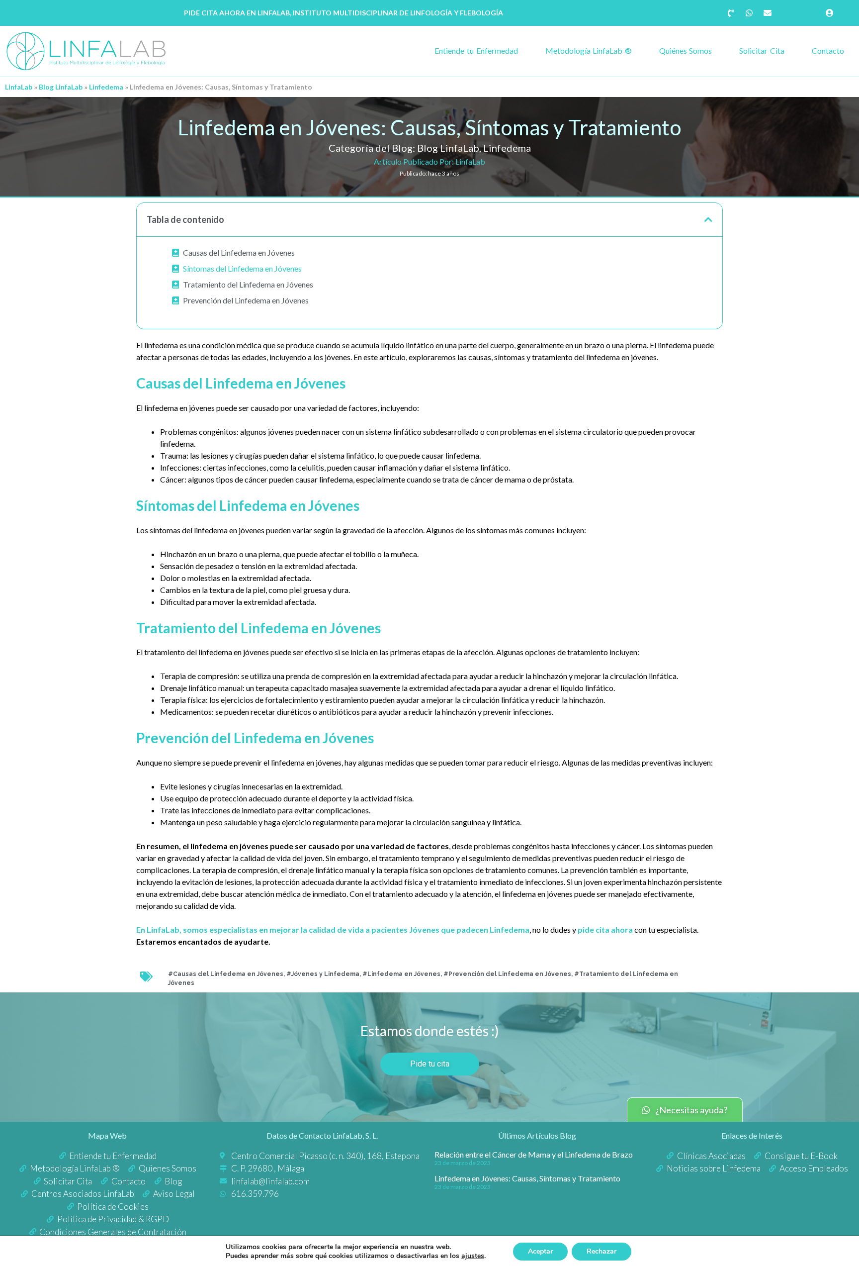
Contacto (828, 50)
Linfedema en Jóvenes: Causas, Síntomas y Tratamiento (527, 1178)
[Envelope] (767, 13)
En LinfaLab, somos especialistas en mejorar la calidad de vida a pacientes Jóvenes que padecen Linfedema (332, 929)
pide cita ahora (605, 929)
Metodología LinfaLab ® (588, 50)
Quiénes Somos (685, 50)
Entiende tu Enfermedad (475, 50)
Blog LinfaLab (61, 87)
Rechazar (601, 1251)
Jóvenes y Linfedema (325, 974)
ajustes (472, 1256)
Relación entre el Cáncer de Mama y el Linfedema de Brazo (533, 1154)
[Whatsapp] (749, 13)
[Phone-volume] (731, 13)
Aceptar (540, 1251)
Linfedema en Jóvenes (403, 974)
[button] (708, 219)
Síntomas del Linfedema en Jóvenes (242, 268)
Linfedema (106, 87)
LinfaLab (18, 87)
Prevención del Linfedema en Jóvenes (246, 300)
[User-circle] (830, 13)
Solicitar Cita (761, 50)
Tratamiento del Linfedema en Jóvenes (248, 284)
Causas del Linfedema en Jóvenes (239, 252)
